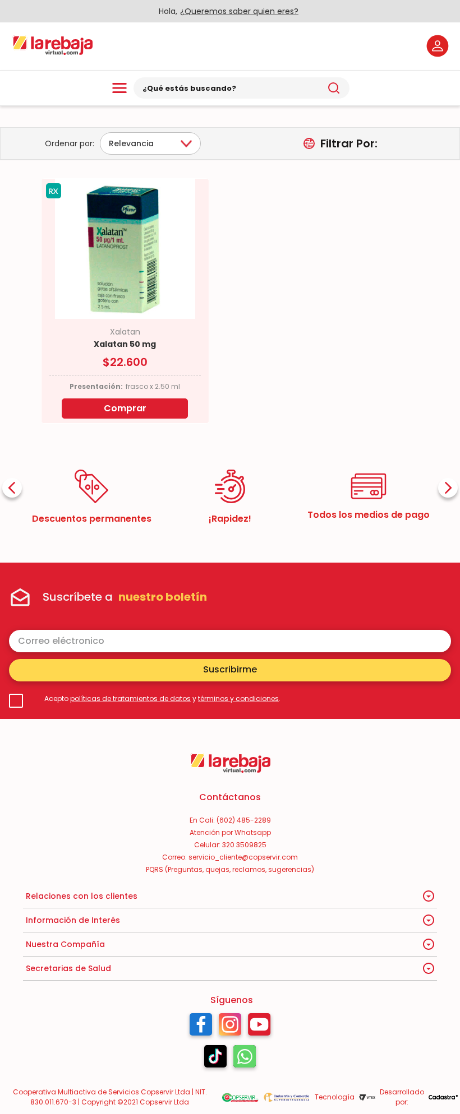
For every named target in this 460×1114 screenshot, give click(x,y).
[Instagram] (230, 1027)
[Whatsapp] (244, 1059)
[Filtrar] (340, 143)
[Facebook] (200, 1027)
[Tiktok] (215, 1059)
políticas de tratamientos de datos (130, 698)
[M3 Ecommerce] (443, 1097)
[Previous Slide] (12, 488)
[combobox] (241, 88)
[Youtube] (259, 1027)
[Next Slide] (448, 488)
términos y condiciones (238, 698)
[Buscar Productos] (334, 88)
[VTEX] (367, 1097)
